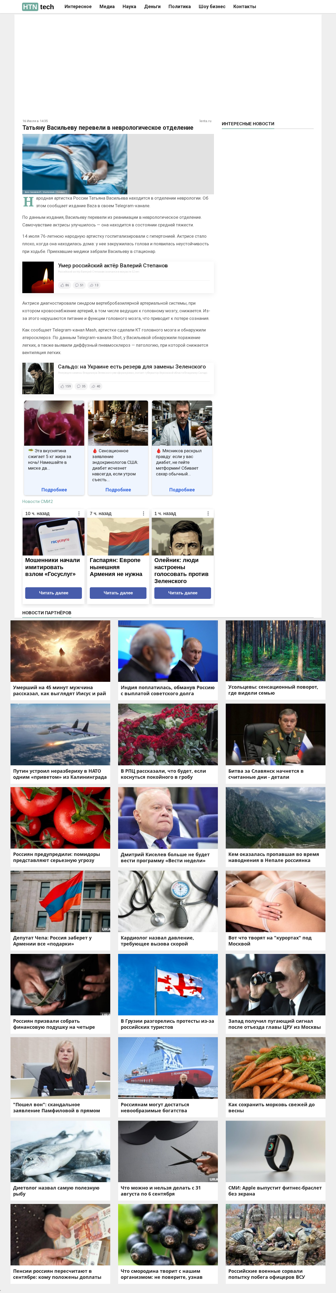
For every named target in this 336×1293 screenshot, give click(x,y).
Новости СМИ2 (37, 501)
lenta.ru (205, 121)
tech (38, 7)
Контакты (244, 6)
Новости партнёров (46, 612)
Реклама (94, 23)
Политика (180, 6)
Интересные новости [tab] (248, 123)
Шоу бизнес (212, 6)
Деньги (152, 6)
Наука (129, 6)
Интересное (78, 6)
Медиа (107, 6)
